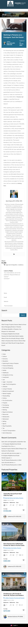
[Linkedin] (14, 254)
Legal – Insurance (7, 382)
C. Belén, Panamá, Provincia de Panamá (14, 598)
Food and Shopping (8, 368)
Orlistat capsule (6, 458)
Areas (4, 354)
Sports (4, 423)
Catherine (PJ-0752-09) (14, 516)
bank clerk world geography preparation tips (14, 441)
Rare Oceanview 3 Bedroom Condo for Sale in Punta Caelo (14, 544)
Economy (5, 358)
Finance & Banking (8, 365)
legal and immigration (12, 265)
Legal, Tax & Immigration (9, 384)
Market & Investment (8, 391)
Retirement (6, 419)
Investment (6, 377)
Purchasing (6, 405)
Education (5, 361)
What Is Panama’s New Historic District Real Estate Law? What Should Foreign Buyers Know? (13, 343)
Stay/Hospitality (7, 426)
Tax (3, 428)
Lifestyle (5, 386)
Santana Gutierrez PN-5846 (15, 616)
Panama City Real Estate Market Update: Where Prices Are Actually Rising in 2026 (13, 337)
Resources (5, 414)
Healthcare (5, 372)
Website (6, 301)
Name (5, 293)
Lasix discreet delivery (8, 462)
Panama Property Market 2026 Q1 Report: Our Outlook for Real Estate (14, 450)
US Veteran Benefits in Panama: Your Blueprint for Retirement (12, 330)
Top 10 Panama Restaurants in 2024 (11, 460)
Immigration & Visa (8, 375)
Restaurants (6, 416)
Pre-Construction (7, 400)
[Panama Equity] (16, 4)
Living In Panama (7, 389)
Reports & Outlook (8, 412)
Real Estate (6, 407)
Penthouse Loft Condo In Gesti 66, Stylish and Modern (14, 594)
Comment (7, 278)
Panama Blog (6, 396)
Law (4, 379)
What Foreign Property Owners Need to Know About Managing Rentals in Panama (14, 326)
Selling (4, 421)
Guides (4, 370)
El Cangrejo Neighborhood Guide (10, 334)
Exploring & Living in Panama (10, 363)
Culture (5, 356)
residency (20, 265)
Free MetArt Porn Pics (8, 446)
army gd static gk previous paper (11, 453)
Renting (5, 409)
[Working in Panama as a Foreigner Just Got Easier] (14, 25)
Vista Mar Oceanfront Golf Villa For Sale (13, 494)
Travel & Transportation (9, 430)
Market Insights (7, 393)
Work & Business (7, 433)
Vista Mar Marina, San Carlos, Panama (14, 498)
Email (5, 297)
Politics (5, 398)
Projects (5, 403)
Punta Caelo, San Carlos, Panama (13, 548)
